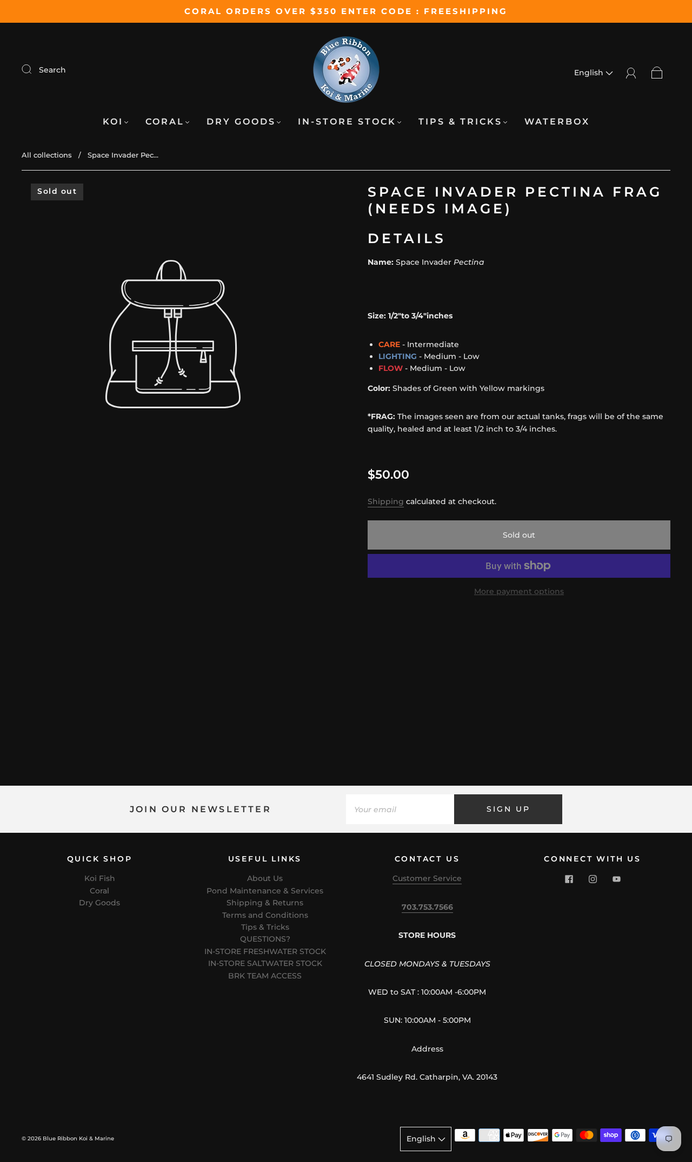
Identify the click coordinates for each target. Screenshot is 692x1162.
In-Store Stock (347, 121)
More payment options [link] (519, 591)
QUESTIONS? (265, 939)
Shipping (386, 501)
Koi (113, 121)
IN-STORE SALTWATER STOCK (265, 963)
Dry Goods (241, 121)
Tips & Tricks (460, 121)
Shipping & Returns (265, 903)
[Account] (631, 72)
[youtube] (616, 879)
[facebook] (569, 879)
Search (52, 70)
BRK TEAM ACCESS (265, 976)
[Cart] (657, 72)
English (590, 72)
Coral (164, 121)
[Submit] (33, 69)
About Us (265, 878)
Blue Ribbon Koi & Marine (78, 1138)
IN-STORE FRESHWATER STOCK (265, 951)
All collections (47, 155)
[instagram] (592, 879)
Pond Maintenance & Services (265, 891)
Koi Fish (99, 878)
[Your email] (400, 809)
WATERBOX (557, 121)
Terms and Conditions (265, 915)
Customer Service (427, 878)
